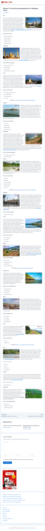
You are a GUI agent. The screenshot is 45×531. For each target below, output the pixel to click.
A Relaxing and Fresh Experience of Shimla (25, 268)
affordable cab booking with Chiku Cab (33, 253)
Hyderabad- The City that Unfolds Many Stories (12, 494)
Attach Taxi (5, 507)
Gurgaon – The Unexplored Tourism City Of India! (25, 344)
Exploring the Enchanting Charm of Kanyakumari (12, 496)
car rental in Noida (6, 509)
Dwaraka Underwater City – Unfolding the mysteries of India (14, 500)
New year (4, 513)
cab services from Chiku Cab (17, 379)
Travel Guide (5, 520)
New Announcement (6, 511)
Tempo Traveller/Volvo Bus (8, 518)
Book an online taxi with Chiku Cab (9, 149)
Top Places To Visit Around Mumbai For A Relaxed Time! (24, 100)
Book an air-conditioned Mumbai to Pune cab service (21, 29)
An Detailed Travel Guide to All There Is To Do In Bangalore (25, 189)
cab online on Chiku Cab (23, 60)
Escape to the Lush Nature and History (12, 425)
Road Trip (4, 515)
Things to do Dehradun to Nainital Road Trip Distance (12, 498)
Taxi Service (5, 427)
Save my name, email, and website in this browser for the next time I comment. (19, 459)
